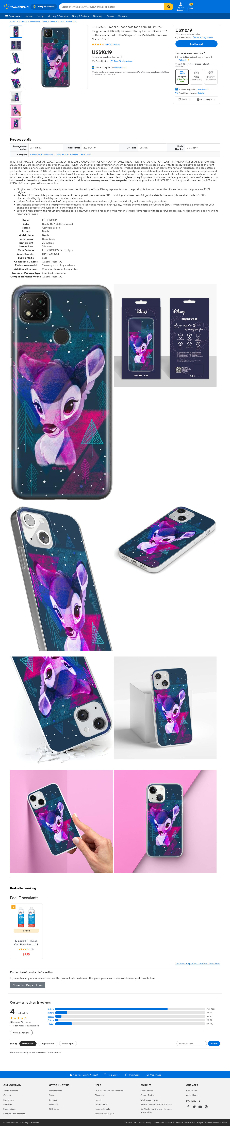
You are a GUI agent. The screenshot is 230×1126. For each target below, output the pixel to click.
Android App (192, 1095)
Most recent (28, 1043)
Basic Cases (71, 21)
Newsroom (8, 1099)
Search (214, 1043)
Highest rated (47, 1043)
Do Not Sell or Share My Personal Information (174, 1122)
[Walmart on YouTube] (200, 1107)
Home (12, 21)
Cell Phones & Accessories (28, 21)
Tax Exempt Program (104, 1113)
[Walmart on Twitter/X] (194, 1107)
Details (201, 93)
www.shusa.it (120, 67)
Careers (110, 16)
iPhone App (191, 1090)
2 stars (51, 1020)
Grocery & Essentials (58, 16)
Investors (7, 1104)
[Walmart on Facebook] (188, 1107)
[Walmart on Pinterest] (206, 1107)
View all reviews (21, 1032)
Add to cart (196, 44)
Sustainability (9, 1108)
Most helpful (68, 1043)
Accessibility (101, 1104)
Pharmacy (98, 16)
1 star (51, 1024)
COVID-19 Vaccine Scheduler (109, 1090)
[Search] (168, 6)
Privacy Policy (147, 1095)
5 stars (51, 1009)
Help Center (113, 1074)
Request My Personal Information (156, 1104)
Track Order (134, 1074)
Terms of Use (147, 1090)
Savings (40, 16)
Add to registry (207, 99)
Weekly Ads (155, 1074)
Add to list (186, 99)
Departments (15, 16)
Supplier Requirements (14, 1113)
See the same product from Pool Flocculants (197, 963)
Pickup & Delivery (80, 16)
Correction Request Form (27, 985)
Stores (52, 1095)
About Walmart (10, 1090)
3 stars (51, 1016)
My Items (122, 16)
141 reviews (115, 44)
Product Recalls (102, 1108)
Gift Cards (54, 1108)
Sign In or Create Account (85, 1074)
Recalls (98, 1099)
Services (29, 16)
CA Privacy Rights (149, 1099)
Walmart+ (54, 1104)
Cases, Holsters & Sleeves (53, 21)
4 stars (50, 1012)
